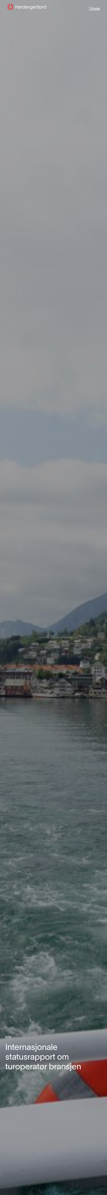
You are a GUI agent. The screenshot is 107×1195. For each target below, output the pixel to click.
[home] (26, 6)
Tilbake (94, 8)
